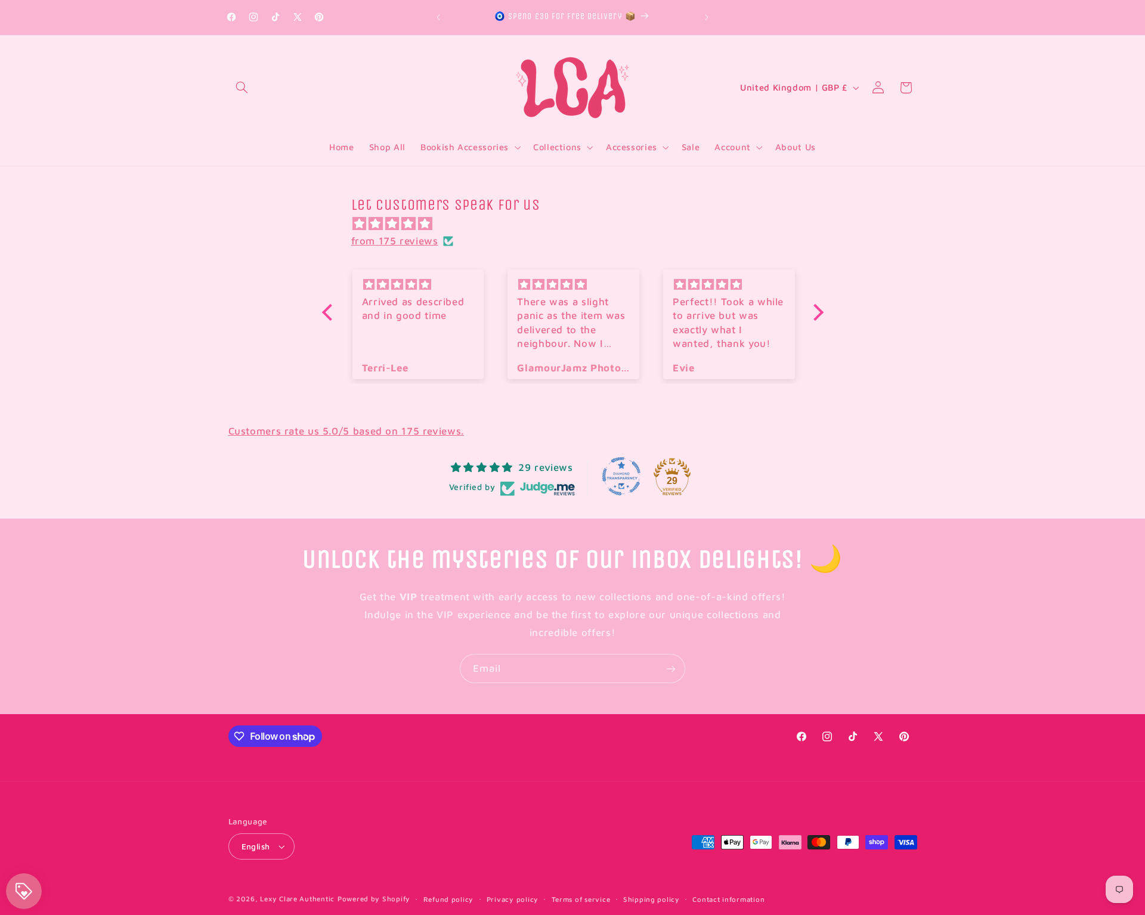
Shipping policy (651, 899)
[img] (578, 224)
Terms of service (581, 899)
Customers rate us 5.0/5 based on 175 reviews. (346, 431)
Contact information (728, 899)
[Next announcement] (707, 17)
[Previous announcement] (438, 17)
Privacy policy (513, 899)
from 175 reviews (394, 241)
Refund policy (448, 899)
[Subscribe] (671, 668)
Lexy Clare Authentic (297, 898)
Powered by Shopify (374, 898)
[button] (242, 87)
